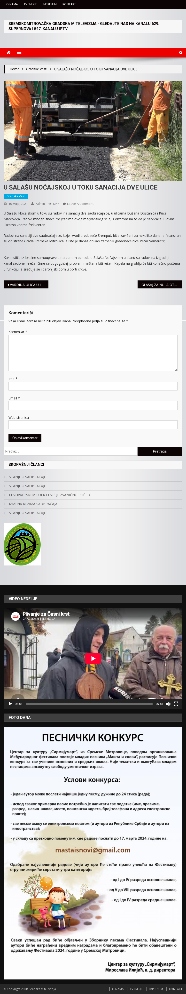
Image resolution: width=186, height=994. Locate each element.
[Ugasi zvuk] (168, 703)
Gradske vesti (16, 196)
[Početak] (10, 703)
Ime (12, 378)
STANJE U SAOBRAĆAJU (27, 477)
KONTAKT (69, 4)
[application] (93, 658)
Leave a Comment (80, 203)
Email (14, 398)
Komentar (17, 331)
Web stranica (18, 417)
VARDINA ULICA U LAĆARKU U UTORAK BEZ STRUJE (29, 284)
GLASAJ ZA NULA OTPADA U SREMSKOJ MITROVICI (161, 284)
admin (40, 204)
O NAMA (12, 4)
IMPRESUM (50, 4)
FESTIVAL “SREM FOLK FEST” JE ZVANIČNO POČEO (49, 495)
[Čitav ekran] (176, 703)
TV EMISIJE (30, 4)
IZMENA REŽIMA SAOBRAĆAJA (33, 503)
